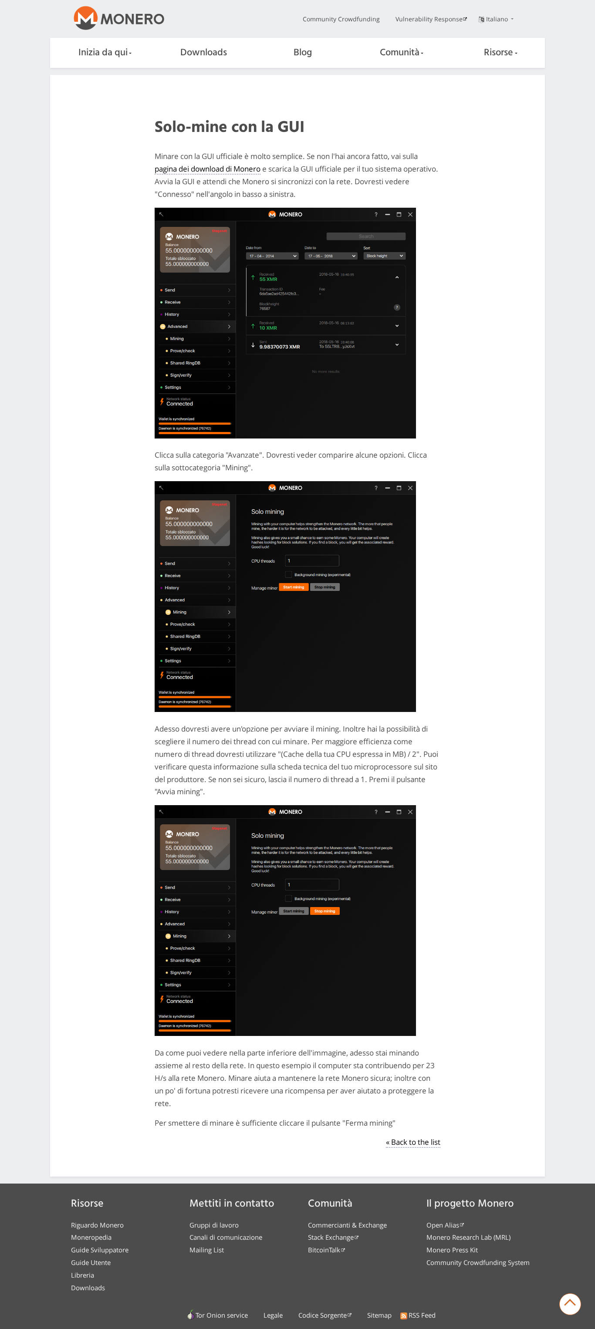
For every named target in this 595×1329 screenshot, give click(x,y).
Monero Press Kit (452, 1249)
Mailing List (206, 1249)
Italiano (498, 19)
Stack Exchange (331, 1237)
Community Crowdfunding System (478, 1262)
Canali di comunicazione (225, 1237)
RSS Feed (422, 1315)
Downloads (203, 53)
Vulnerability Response (429, 19)
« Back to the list (413, 1142)
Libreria (82, 1275)
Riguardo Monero (97, 1225)
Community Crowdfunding (341, 19)
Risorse (498, 53)
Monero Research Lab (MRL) (468, 1237)
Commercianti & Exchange (347, 1225)
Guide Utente (91, 1262)
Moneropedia (91, 1237)
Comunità (399, 53)
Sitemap (379, 1315)
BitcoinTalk (324, 1249)
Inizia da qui (103, 53)
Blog (303, 53)
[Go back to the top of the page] (570, 1304)
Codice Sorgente (322, 1315)
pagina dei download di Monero (207, 169)
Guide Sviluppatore (99, 1249)
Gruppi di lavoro (214, 1225)
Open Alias (442, 1225)
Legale (273, 1315)
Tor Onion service (222, 1315)
